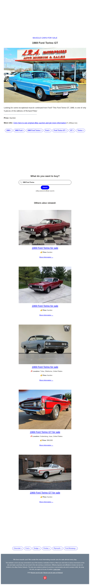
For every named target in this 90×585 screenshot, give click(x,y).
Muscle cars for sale (45, 38)
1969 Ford (18, 130)
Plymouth (57, 548)
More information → (46, 257)
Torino (79, 130)
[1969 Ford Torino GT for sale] (45, 429)
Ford (47, 130)
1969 (8, 130)
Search (45, 187)
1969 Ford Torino (33, 130)
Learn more (56, 569)
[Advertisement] (45, 16)
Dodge (36, 548)
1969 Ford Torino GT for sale (45, 432)
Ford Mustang (70, 548)
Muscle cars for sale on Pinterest (53, 572)
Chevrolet (17, 548)
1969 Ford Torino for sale (45, 248)
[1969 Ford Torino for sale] (45, 244)
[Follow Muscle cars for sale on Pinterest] (45, 579)
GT (71, 130)
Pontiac (46, 548)
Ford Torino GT (59, 130)
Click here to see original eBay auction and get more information (39, 123)
